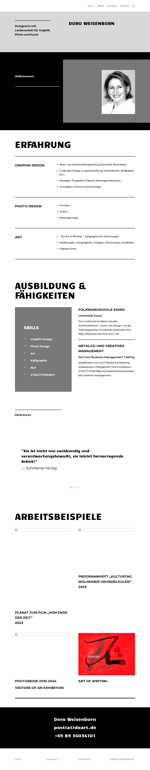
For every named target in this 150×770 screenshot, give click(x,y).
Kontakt (125, 6)
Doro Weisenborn (75, 719)
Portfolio (112, 6)
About (101, 6)
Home (91, 6)
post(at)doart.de (75, 727)
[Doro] (118, 113)
